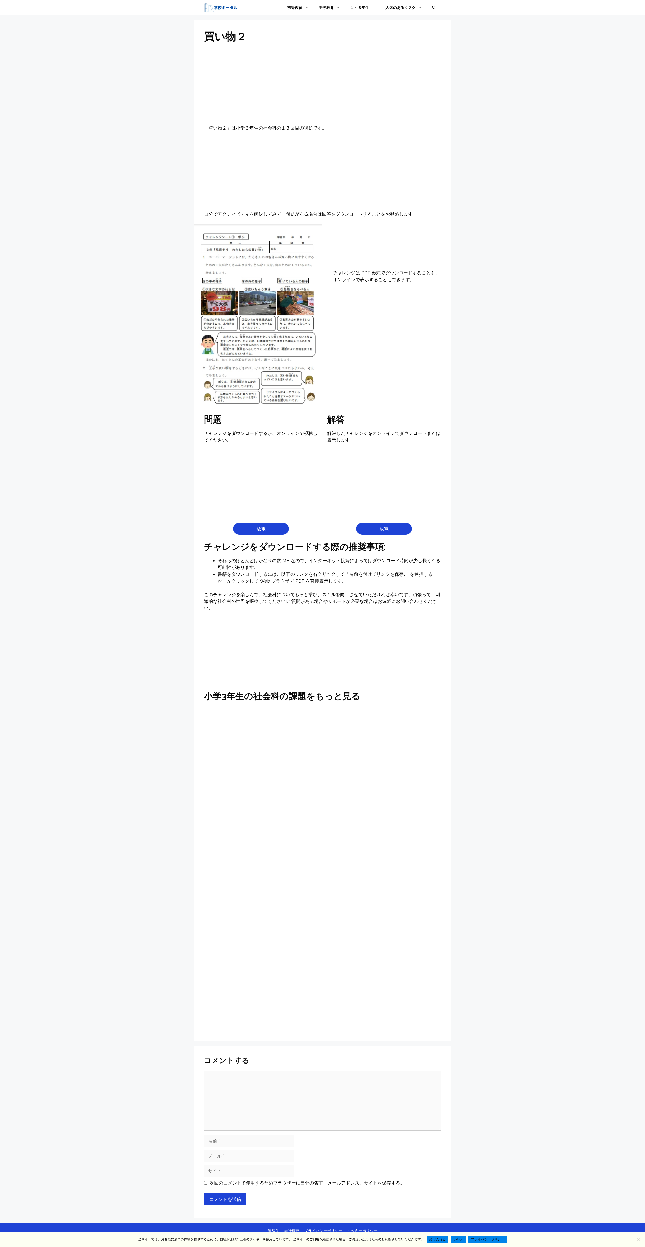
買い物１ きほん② (242, 897)
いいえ (459, 1239)
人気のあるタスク (400, 7)
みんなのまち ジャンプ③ (242, 842)
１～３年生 (359, 7)
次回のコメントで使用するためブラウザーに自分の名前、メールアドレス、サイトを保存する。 (307, 1183)
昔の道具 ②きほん (402, 866)
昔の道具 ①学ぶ (322, 866)
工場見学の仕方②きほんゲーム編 (242, 870)
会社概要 (291, 1231)
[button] (434, 7)
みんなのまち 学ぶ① (322, 842)
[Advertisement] (322, 87)
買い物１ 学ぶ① (403, 897)
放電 (261, 528)
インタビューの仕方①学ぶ (242, 819)
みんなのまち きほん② (403, 720)
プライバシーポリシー (323, 1231)
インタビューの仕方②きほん (322, 817)
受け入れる (437, 1239)
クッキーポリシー (362, 1231)
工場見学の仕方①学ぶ (403, 842)
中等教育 (326, 7)
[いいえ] (638, 1239)
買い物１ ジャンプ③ (322, 897)
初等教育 (294, 7)
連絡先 (273, 1231)
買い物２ (242, 1020)
